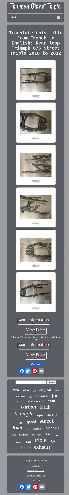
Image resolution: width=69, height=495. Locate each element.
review (19, 396)
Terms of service (35, 475)
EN (33, 480)
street (47, 420)
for (55, 395)
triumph (23, 414)
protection (36, 434)
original (45, 390)
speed (31, 422)
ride (30, 397)
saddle (20, 423)
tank (34, 391)
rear (48, 433)
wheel (20, 401)
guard (28, 442)
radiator (23, 434)
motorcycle (37, 429)
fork (16, 390)
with (56, 390)
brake (26, 447)
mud (27, 429)
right (53, 441)
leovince (19, 442)
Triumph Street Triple (35, 461)
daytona (42, 396)
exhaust (42, 447)
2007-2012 (52, 428)
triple (40, 440)
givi (14, 434)
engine (40, 415)
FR (39, 480)
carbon (28, 407)
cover (57, 435)
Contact (36, 466)
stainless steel (36, 401)
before (25, 390)
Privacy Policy (35, 471)
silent (52, 414)
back (51, 401)
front (17, 427)
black (45, 407)
